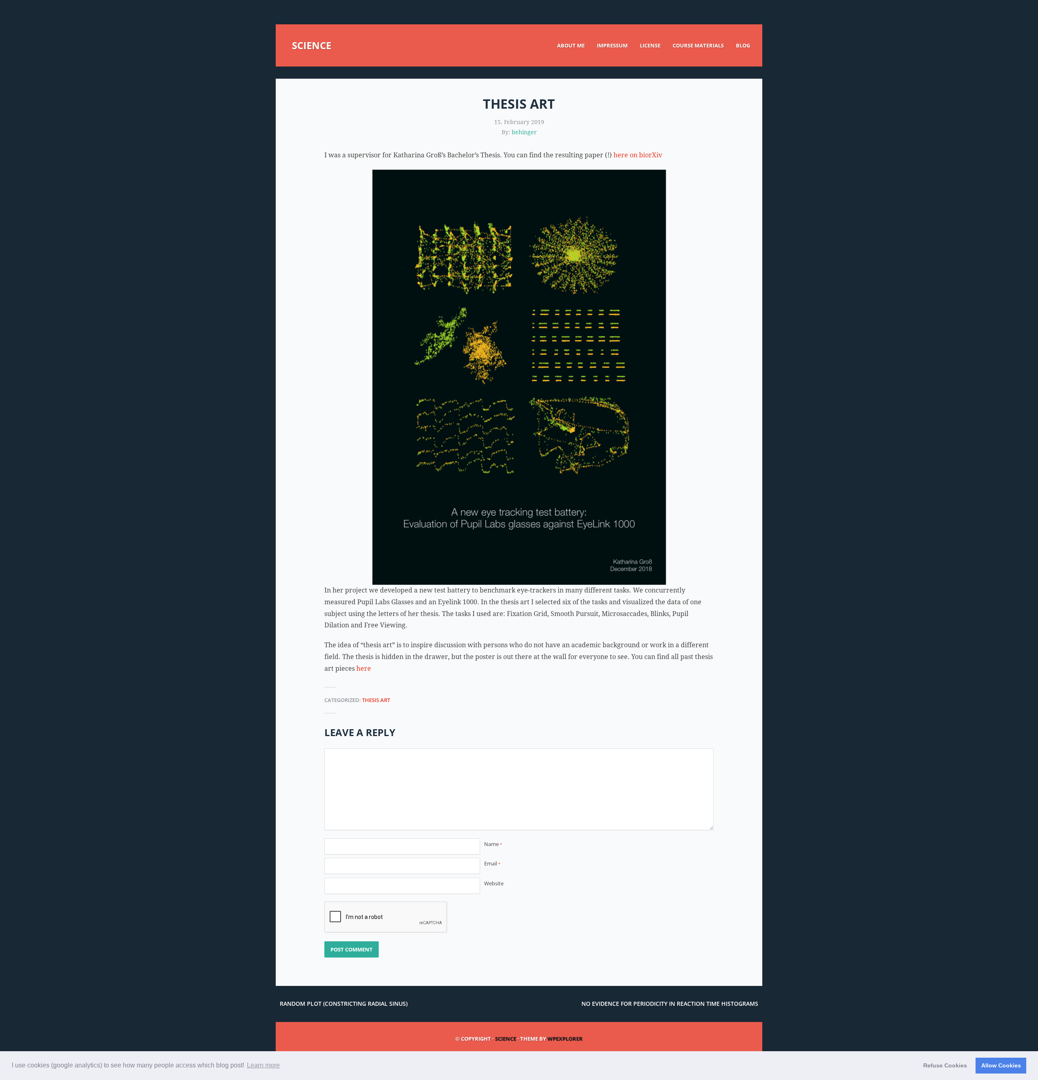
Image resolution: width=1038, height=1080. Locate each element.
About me (571, 45)
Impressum (612, 45)
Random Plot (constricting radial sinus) (343, 1003)
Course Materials (698, 45)
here (363, 668)
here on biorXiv (637, 155)
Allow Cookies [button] (1001, 1065)
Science (311, 45)
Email (492, 863)
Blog (743, 45)
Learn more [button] (263, 1065)
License (650, 45)
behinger (524, 132)
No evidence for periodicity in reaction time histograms (669, 1003)
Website (494, 883)
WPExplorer (565, 1038)
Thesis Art (376, 700)
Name (493, 844)
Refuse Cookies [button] (945, 1065)
